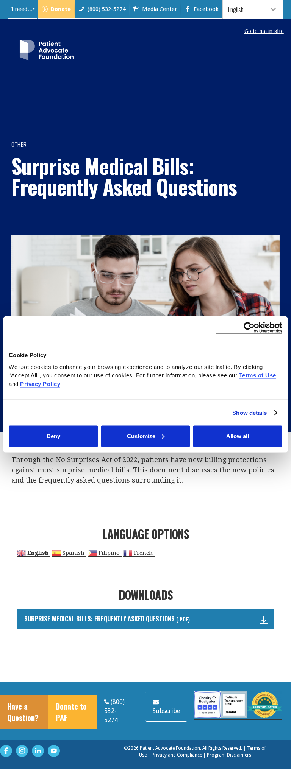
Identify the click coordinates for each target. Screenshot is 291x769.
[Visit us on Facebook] (6, 751)
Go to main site (264, 31)
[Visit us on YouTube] (54, 751)
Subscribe (166, 711)
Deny (53, 436)
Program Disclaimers (229, 755)
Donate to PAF (71, 712)
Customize (141, 436)
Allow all (237, 436)
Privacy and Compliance (177, 755)
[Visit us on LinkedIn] (38, 751)
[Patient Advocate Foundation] (46, 51)
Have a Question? (23, 712)
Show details (249, 412)
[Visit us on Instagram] (22, 751)
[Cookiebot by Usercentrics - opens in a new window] (249, 327)
